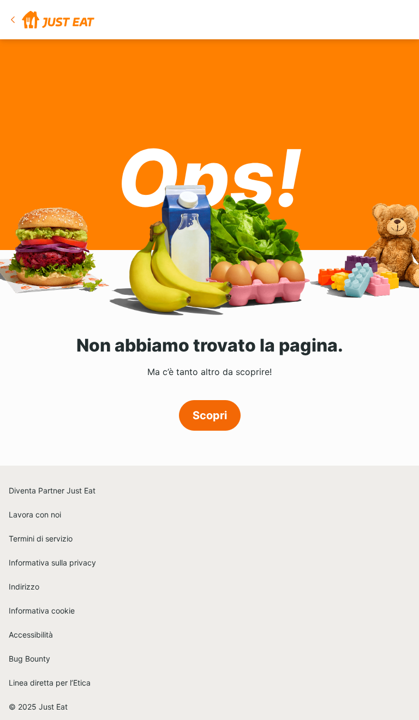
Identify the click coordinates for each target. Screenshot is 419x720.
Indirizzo (24, 586)
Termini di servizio (41, 538)
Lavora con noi (35, 514)
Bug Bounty (29, 658)
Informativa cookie (42, 610)
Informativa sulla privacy (52, 562)
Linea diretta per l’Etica (50, 682)
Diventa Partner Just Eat (52, 490)
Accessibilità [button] (31, 634)
